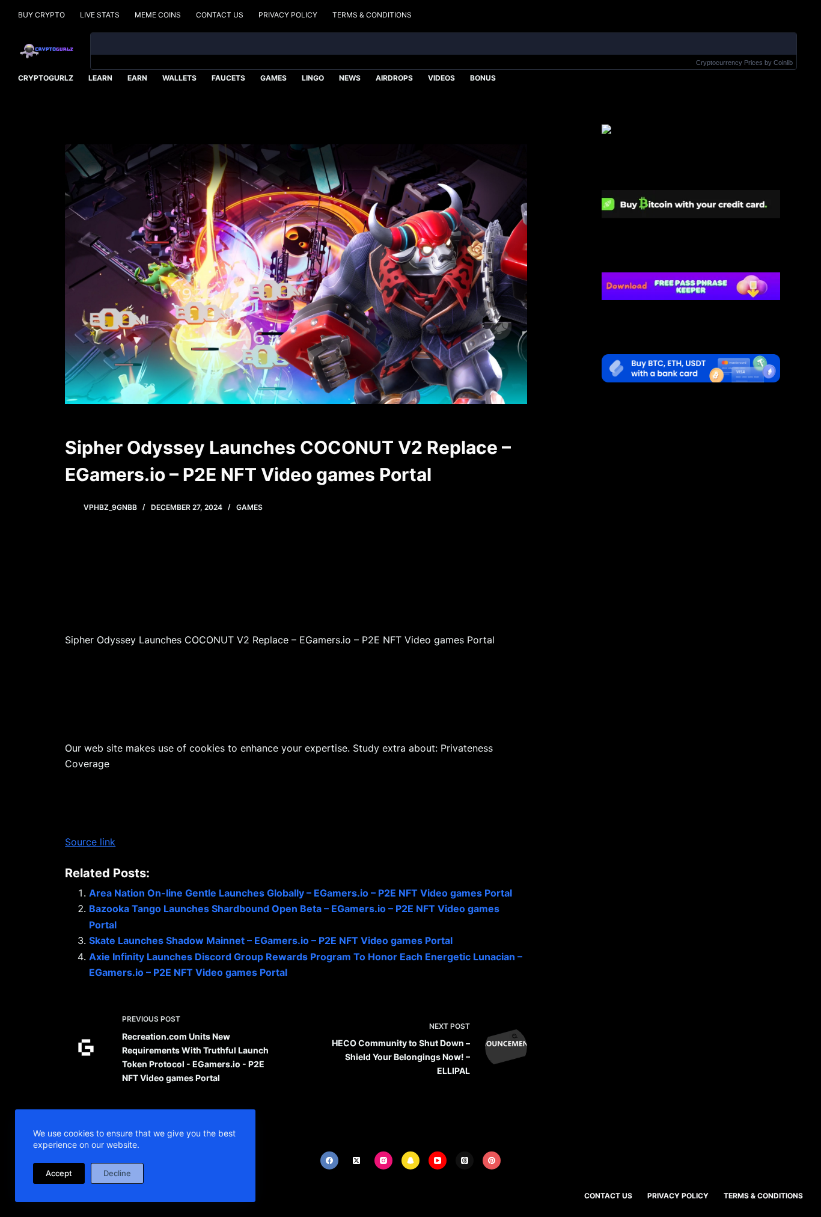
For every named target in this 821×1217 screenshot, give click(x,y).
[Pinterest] (492, 1160)
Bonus (483, 77)
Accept (59, 1173)
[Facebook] (329, 1160)
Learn (100, 77)
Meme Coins (158, 14)
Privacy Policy (287, 14)
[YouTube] (438, 1160)
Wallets (179, 77)
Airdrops (394, 77)
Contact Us (219, 14)
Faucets (228, 77)
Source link (90, 842)
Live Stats (100, 14)
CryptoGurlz (45, 77)
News (350, 77)
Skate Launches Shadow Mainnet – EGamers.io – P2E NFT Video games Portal (271, 940)
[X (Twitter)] (356, 1160)
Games (273, 77)
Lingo (313, 77)
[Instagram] (383, 1160)
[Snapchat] (410, 1160)
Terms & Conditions (372, 14)
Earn (137, 77)
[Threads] (465, 1160)
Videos (441, 77)
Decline (117, 1173)
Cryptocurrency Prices (729, 62)
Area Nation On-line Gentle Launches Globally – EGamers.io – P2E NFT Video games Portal (300, 893)
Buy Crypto (41, 14)
